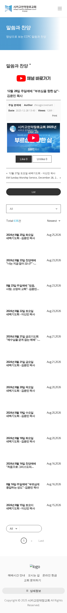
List (34, 192)
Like (23, 159)
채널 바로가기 (38, 78)
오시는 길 (34, 575)
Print (54, 115)
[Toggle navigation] (59, 8)
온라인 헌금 (49, 575)
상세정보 (35, 591)
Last (41, 541)
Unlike (42, 159)
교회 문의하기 (32, 580)
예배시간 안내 (16, 575)
